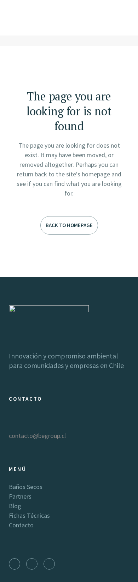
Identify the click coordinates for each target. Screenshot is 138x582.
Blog (15, 506)
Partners (20, 496)
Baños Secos (25, 487)
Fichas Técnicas (29, 515)
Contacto (21, 525)
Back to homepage (69, 225)
